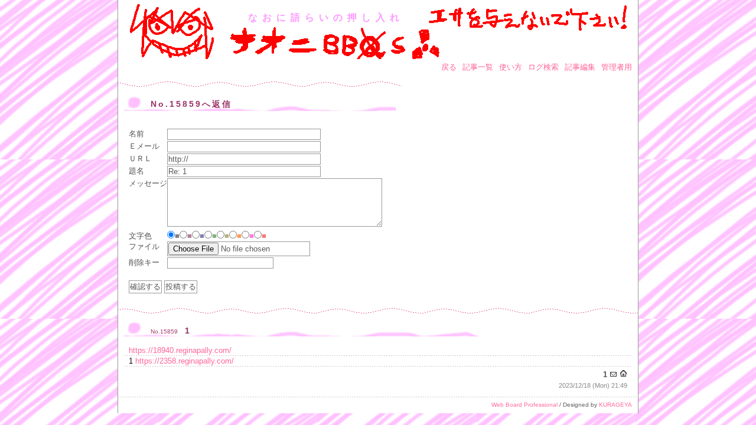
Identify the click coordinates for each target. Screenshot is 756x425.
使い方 (510, 67)
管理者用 (616, 67)
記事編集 (580, 67)
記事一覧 (477, 67)
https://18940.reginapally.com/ (180, 350)
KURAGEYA (615, 404)
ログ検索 (543, 67)
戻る (449, 67)
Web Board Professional (524, 404)
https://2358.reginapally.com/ (184, 361)
